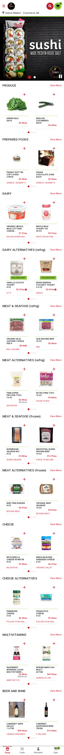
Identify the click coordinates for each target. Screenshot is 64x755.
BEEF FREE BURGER (16, 504)
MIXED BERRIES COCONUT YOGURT (45, 285)
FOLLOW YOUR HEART (17, 622)
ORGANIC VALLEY (44, 567)
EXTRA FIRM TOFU (45, 394)
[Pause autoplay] (60, 76)
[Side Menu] (3, 6)
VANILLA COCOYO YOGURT (15, 285)
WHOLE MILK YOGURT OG (42, 228)
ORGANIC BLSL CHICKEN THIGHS (15, 341)
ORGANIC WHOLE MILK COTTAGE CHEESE (15, 228)
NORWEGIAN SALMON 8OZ (13, 451)
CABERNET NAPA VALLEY (15, 726)
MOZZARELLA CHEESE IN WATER (15, 559)
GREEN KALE (13, 119)
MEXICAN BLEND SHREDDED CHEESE (45, 559)
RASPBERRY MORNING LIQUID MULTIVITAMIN (15, 669)
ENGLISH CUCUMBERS (42, 120)
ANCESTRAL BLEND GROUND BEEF (45, 451)
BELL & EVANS (13, 349)
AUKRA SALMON (14, 460)
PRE (38, 347)
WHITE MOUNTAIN (44, 237)
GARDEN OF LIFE (43, 678)
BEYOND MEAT (13, 511)
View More (56, 85)
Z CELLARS (41, 734)
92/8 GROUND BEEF (45, 340)
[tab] (29, 77)
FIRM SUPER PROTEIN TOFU (14, 395)
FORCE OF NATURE (44, 460)
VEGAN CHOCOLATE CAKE (45, 174)
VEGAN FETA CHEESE (42, 613)
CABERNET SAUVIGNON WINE (44, 726)
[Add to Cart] (24, 94)
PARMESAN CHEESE (12, 613)
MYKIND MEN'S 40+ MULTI (45, 669)
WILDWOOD (12, 405)
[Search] (50, 6)
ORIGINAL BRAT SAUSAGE (43, 505)
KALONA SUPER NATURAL (18, 237)
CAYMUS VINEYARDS (16, 734)
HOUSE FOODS (42, 401)
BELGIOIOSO (12, 567)
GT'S (9, 293)
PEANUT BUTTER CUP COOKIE (15, 174)
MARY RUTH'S (13, 680)
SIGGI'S (39, 293)
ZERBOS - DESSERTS (16, 183)
